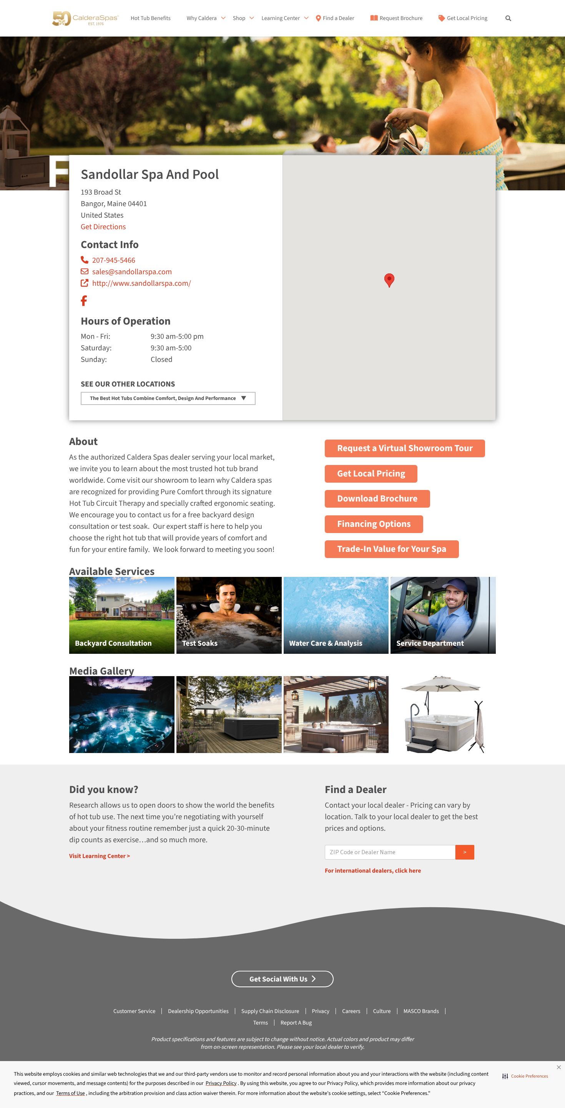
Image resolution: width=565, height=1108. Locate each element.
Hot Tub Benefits (151, 18)
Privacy (321, 1011)
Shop (239, 18)
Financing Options (374, 524)
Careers (351, 1011)
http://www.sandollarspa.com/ (141, 283)
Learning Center (280, 18)
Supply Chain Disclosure (270, 1011)
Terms (260, 1023)
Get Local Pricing (467, 18)
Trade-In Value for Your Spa (392, 549)
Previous (52, 619)
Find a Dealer (338, 18)
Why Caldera (202, 18)
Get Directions (103, 227)
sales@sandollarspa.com (132, 272)
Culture (382, 1011)
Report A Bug (296, 1023)
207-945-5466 (113, 260)
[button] (525, 1076)
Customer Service (134, 1011)
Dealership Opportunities (198, 1011)
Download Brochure (377, 498)
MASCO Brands (421, 1011)
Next (513, 619)
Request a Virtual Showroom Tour (405, 448)
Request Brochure (401, 18)
